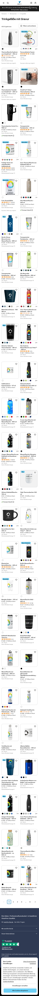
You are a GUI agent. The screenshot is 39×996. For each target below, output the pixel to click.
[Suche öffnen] (8, 3)
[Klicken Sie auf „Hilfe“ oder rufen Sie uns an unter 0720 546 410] (31, 3)
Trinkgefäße (23, 13)
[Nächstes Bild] (36, 8)
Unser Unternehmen (8, 933)
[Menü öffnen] (4, 3)
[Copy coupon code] (30, 8)
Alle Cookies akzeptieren (20, 990)
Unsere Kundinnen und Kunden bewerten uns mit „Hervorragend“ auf (19, 954)
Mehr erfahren (24, 9)
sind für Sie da (8, 922)
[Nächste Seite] (35, 902)
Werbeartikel (13, 13)
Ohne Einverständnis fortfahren (29, 962)
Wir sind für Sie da (7, 928)
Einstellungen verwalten (20, 985)
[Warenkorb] (35, 3)
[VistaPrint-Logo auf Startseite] (19, 3)
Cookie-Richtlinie (8, 981)
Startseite (4, 13)
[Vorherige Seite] (4, 902)
